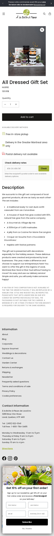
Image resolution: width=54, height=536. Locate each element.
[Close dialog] (48, 469)
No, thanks (27, 528)
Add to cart (27, 117)
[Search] (44, 14)
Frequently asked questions (15, 381)
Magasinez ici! (39, 5)
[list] (27, 51)
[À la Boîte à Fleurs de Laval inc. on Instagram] (10, 458)
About (5, 334)
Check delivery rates (15, 162)
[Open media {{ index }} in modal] (27, 51)
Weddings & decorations (14, 353)
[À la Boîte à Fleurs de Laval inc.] (26, 14)
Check (44, 168)
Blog (4, 339)
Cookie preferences (11, 395)
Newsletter (7, 377)
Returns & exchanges (12, 367)
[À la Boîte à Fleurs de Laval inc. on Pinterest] (16, 458)
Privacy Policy (8, 391)
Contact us (7, 358)
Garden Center (9, 362)
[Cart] (50, 14)
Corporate (7, 343)
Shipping (6, 372)
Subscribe (27, 522)
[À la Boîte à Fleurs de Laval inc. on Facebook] (4, 458)
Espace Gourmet (10, 348)
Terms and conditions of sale (16, 386)
